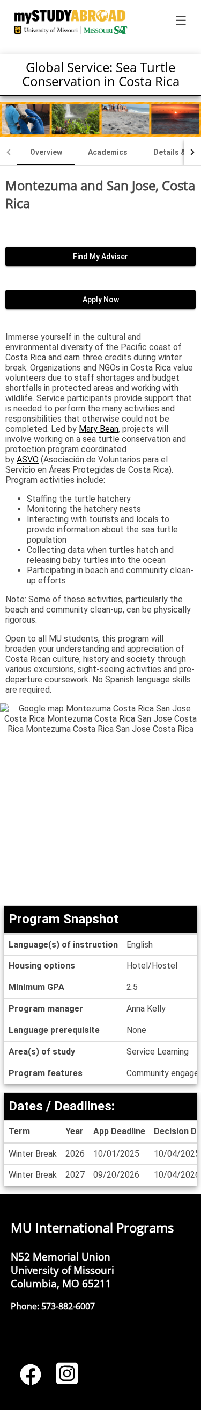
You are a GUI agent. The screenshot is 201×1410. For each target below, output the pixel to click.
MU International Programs (92, 1227)
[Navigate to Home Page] (71, 21)
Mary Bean (98, 429)
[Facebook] (30, 1378)
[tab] (46, 152)
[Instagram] (67, 1378)
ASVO (28, 459)
